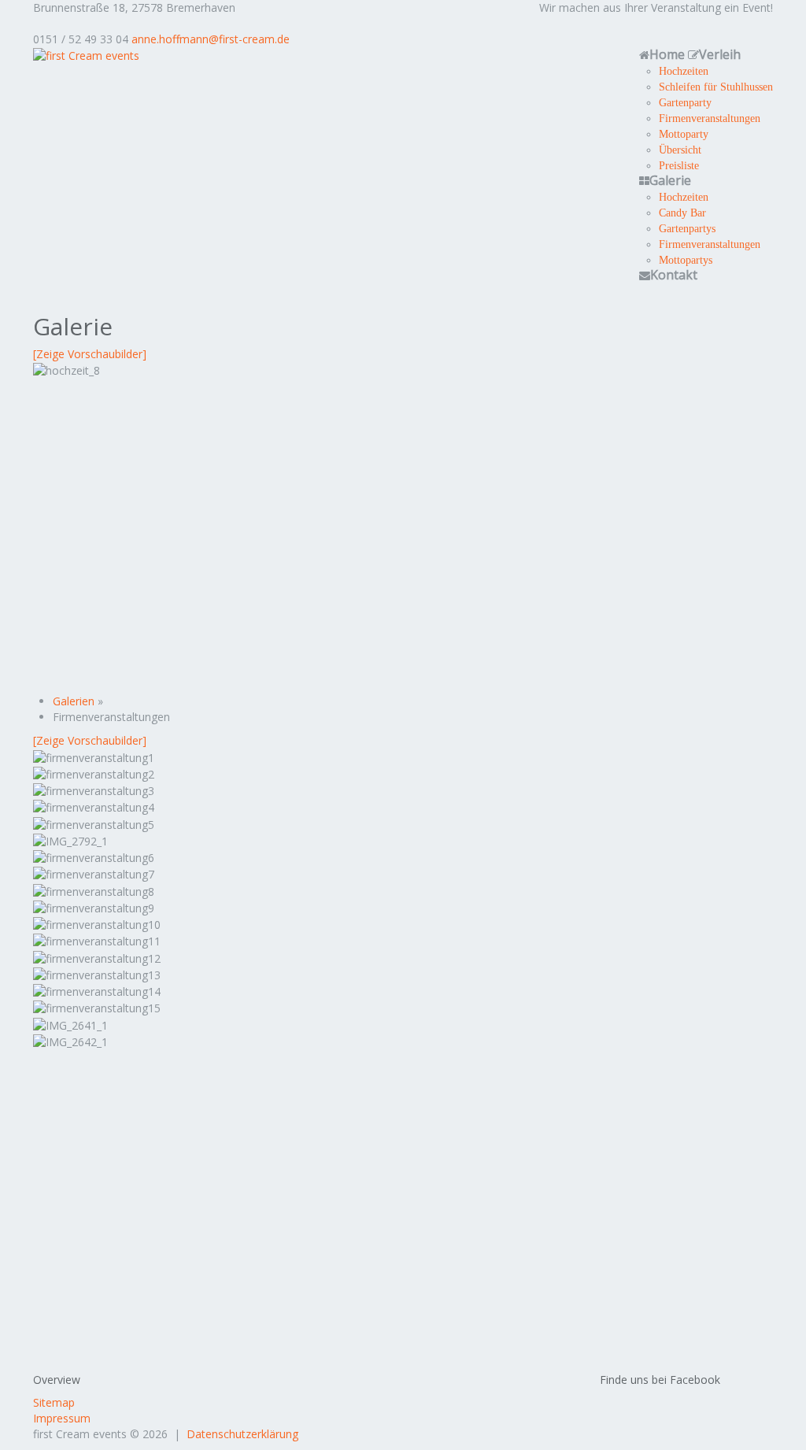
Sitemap (54, 1402)
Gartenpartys (687, 228)
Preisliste (679, 165)
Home (667, 54)
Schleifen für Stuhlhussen (716, 86)
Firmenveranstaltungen (709, 118)
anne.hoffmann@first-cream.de (210, 38)
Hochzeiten (683, 70)
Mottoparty (683, 133)
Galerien (73, 701)
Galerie (670, 180)
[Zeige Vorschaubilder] (89, 353)
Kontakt (673, 274)
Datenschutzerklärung (242, 1433)
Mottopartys (685, 259)
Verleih (720, 54)
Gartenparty (685, 102)
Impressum (62, 1418)
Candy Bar (682, 212)
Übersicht (680, 149)
